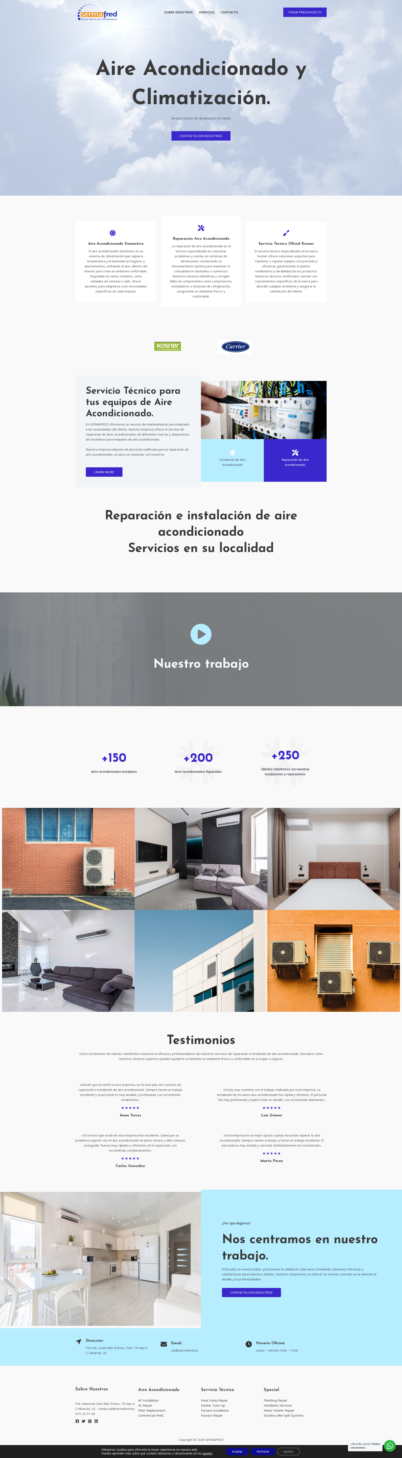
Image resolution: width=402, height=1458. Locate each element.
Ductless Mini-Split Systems (284, 1415)
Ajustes (288, 1451)
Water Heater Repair (279, 1410)
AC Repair (145, 1405)
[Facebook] (77, 1421)
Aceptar (237, 1451)
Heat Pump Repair (214, 1400)
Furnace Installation (215, 1410)
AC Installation (148, 1400)
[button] (305, 12)
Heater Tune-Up (213, 1405)
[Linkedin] (96, 1421)
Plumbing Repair (275, 1400)
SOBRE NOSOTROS (178, 12)
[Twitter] (83, 1421)
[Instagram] (90, 1421)
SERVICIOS (207, 12)
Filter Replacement (151, 1410)
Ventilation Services (278, 1405)
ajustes (207, 1453)
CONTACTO (229, 12)
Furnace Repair (212, 1415)
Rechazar (263, 1451)
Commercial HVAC (151, 1415)
